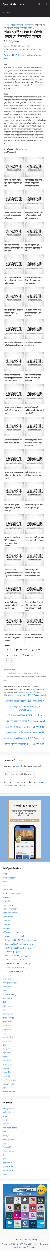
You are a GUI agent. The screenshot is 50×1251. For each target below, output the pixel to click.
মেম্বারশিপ (6, 1068)
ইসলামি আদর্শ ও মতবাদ (10, 912)
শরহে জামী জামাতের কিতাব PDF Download (25, 721)
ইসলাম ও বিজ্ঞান (8, 905)
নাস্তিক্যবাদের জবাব (9, 1151)
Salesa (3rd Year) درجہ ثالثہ (16, 967)
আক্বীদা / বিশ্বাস (8, 1112)
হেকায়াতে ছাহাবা (8, 1170)
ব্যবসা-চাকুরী (29, 24)
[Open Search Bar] (46, 4)
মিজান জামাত (7, 1060)
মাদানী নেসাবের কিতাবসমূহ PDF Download (24, 744)
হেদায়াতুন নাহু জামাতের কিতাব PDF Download (25, 708)
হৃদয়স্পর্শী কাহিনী (8, 1166)
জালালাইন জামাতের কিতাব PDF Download (24, 727)
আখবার (5, 1116)
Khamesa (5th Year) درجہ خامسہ (18, 944)
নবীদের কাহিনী (7, 1147)
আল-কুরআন (6, 897)
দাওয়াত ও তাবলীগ (8, 1017)
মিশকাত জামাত (7, 1064)
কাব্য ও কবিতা (7, 979)
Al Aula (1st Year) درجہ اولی (16, 936)
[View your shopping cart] (39, 4)
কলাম (4, 1131)
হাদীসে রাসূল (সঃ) (8, 1162)
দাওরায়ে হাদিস (7, 1021)
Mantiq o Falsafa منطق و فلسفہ (18, 947)
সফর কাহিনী (6, 1076)
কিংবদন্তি (6, 1135)
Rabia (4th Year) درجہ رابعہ (16, 955)
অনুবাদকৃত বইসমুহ (8, 1108)
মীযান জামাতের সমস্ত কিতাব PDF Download (25, 695)
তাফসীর (5, 1010)
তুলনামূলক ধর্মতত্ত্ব (8, 1014)
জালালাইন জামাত (8, 998)
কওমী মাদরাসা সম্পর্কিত (10, 1127)
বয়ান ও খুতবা (7, 1041)
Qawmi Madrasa (13, 4)
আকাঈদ (5, 874)
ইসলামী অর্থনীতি (8, 916)
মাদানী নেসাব (6, 1052)
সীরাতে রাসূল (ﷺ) (8, 1084)
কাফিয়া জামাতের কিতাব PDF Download (25, 715)
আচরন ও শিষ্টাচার (8, 889)
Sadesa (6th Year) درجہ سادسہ (17, 963)
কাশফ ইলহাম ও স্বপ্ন (10, 982)
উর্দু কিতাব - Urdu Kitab (11, 932)
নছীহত (5, 1143)
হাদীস (4, 1087)
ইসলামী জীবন (7, 920)
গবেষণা (5, 990)
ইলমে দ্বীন (6, 1124)
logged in (20, 766)
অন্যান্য (5, 1174)
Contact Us (18, 1239)
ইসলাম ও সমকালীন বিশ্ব (10, 909)
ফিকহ (4, 1033)
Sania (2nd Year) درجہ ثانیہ (15, 971)
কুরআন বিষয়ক (7, 986)
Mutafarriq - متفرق (12, 951)
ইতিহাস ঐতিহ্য (7, 901)
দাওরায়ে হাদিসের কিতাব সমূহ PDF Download (25, 738)
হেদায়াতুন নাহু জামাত (9, 1091)
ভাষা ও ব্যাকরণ (7, 1049)
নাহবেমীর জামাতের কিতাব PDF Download (25, 701)
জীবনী (4, 1002)
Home (6, 24)
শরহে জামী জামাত (8, 1072)
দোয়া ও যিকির (7, 1025)
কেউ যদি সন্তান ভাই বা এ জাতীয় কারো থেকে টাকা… (23, 673)
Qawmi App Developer (26, 1247)
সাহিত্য (5, 1159)
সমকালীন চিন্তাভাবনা (9, 1080)
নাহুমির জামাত (7, 1029)
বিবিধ (4, 1045)
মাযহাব (5, 1056)
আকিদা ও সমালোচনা (9, 877)
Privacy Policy (31, 1239)
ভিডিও (4, 1155)
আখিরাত (5, 885)
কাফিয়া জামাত (7, 975)
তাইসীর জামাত (7, 1006)
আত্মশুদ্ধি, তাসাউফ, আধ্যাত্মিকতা (13, 893)
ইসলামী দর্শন (7, 924)
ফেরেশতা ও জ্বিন (8, 1037)
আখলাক (5, 881)
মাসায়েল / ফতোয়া (17, 24)
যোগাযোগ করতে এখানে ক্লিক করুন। (31, 692)
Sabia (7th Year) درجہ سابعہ (16, 959)
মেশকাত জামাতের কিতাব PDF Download (25, 732)
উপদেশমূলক (6, 928)
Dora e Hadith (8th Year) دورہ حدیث (20, 940)
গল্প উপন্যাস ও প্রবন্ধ (9, 994)
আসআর (5, 1120)
